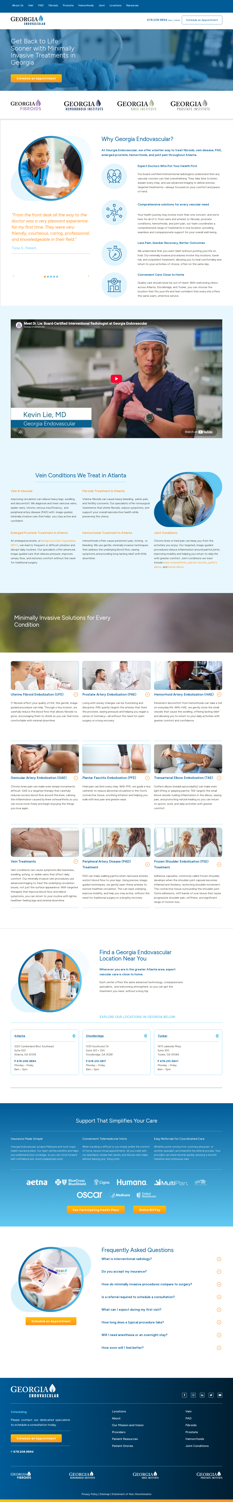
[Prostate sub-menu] (75, 5)
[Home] (35, 1390)
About (116, 1418)
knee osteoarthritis (175, 562)
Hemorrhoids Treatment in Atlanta (107, 533)
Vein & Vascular (22, 491)
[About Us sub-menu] (25, 5)
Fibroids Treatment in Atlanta (103, 491)
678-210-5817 (97, 1061)
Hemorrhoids (86, 5)
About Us (17, 5)
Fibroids (53, 5)
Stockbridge (95, 1036)
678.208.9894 (157, 20)
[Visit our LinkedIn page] (202, 1395)
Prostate (68, 5)
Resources (132, 5)
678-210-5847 (169, 1061)
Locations (115, 5)
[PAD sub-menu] (45, 5)
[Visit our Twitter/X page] (211, 1395)
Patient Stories (122, 1446)
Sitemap (105, 1494)
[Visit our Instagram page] (193, 1395)
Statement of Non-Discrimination (131, 1494)
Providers (118, 1432)
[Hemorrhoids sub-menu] (96, 5)
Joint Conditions (165, 533)
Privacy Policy (90, 1494)
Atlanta (19, 1036)
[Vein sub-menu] (35, 5)
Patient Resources (125, 1439)
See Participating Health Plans (96, 1210)
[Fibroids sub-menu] (60, 5)
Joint (102, 5)
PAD (41, 5)
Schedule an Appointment (202, 20)
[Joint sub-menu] (106, 5)
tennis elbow (176, 567)
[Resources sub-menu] (140, 5)
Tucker (163, 1036)
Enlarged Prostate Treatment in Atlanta (39, 533)
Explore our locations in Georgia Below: (137, 1017)
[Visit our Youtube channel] (220, 1395)
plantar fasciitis (197, 562)
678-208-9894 (26, 1061)
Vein (30, 5)
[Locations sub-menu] (123, 5)
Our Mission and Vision (128, 1425)
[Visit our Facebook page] (184, 1395)
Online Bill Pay (149, 1210)
